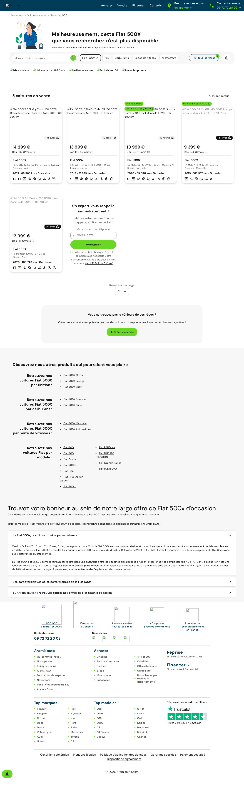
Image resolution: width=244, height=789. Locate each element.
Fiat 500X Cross (73, 375)
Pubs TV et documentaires (53, 684)
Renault (41, 708)
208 (99, 708)
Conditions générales (54, 755)
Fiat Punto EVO (108, 468)
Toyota (75, 736)
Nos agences (44, 661)
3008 (100, 722)
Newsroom (43, 680)
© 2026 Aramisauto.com (121, 772)
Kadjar (141, 722)
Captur (101, 736)
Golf (139, 718)
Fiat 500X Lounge (73, 381)
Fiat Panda (69, 459)
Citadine (102, 656)
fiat (52, 15)
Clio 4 (140, 713)
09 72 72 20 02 (47, 638)
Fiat (73, 708)
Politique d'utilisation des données (123, 755)
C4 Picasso (103, 732)
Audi (40, 736)
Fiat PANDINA (107, 447)
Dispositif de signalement (124, 759)
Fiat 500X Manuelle (75, 423)
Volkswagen (44, 732)
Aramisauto (17, 15)
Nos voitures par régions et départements (147, 678)
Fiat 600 (68, 447)
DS (72, 741)
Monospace (104, 675)
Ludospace (103, 680)
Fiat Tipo (68, 471)
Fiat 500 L (69, 486)
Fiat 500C (69, 465)
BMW (74, 727)
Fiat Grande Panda (110, 462)
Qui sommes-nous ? (49, 656)
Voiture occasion (37, 15)
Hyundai (76, 713)
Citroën (41, 718)
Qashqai (142, 736)
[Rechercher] (73, 58)
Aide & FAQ (44, 670)
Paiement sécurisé (192, 755)
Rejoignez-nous (46, 666)
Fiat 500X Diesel (73, 405)
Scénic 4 (142, 732)
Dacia (40, 727)
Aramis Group (45, 689)
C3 (98, 727)
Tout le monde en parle (51, 675)
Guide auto (144, 670)
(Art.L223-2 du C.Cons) (99, 263)
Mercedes (77, 732)
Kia (73, 718)
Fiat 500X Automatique (77, 429)
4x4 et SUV (144, 656)
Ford (73, 722)
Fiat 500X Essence (74, 399)
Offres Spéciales (147, 666)
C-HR (140, 708)
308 (99, 718)
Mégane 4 (143, 727)
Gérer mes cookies (163, 755)
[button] (97, 57)
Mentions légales (84, 755)
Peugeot (42, 713)
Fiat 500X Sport (72, 386)
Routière (102, 666)
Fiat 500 (68, 453)
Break (100, 670)
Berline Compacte (108, 661)
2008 (100, 713)
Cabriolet (143, 661)
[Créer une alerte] (7, 774)
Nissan (41, 741)
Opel (40, 722)
